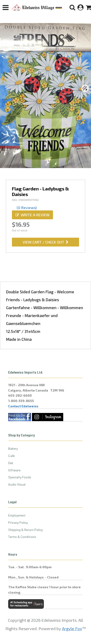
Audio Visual (16, 484)
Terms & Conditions (22, 537)
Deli (10, 463)
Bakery (13, 448)
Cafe (11, 456)
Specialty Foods (19, 477)
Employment (17, 515)
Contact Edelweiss (23, 406)
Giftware (14, 470)
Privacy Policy (18, 522)
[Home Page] (37, 7)
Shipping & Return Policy (25, 530)
